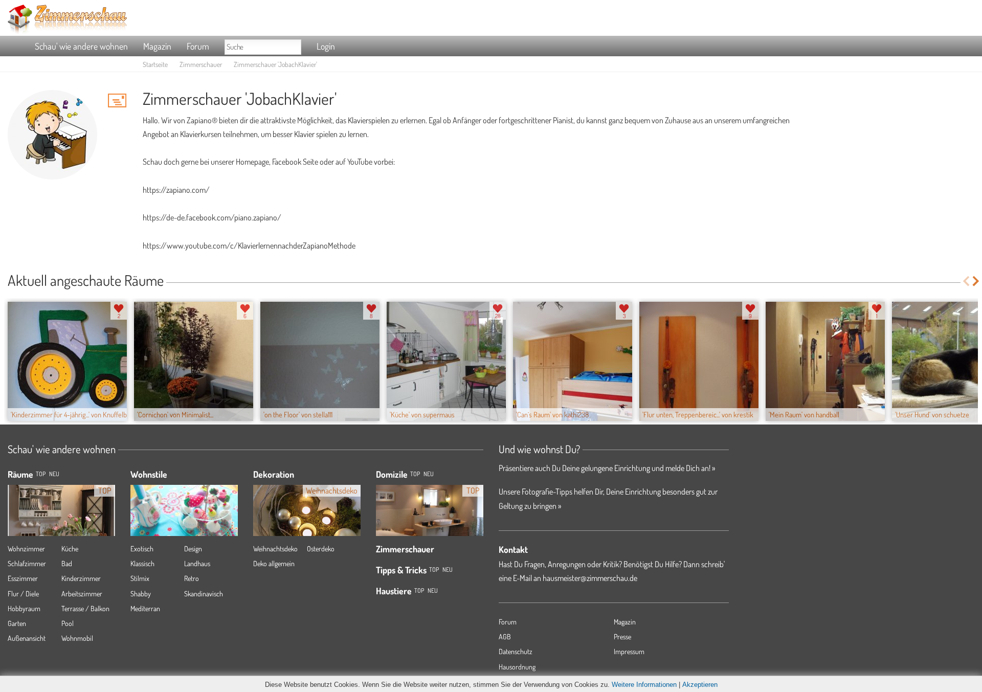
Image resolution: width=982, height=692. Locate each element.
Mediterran (145, 608)
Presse (622, 636)
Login (326, 46)
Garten (17, 623)
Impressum (629, 651)
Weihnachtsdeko (275, 548)
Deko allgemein (274, 563)
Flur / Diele (23, 593)
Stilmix (139, 578)
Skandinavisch (203, 593)
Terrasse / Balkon (85, 608)
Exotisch (141, 548)
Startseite (155, 64)
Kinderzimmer (81, 578)
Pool (67, 623)
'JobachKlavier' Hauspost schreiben (117, 100)
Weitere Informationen (644, 684)
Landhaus (197, 563)
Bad (66, 563)
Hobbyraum (24, 608)
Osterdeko (320, 548)
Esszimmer (23, 578)
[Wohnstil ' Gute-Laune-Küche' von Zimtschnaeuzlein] (184, 510)
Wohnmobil (77, 638)
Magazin (157, 46)
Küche (69, 548)
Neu (428, 474)
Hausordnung (517, 666)
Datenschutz (515, 651)
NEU (54, 474)
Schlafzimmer (27, 563)
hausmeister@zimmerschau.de (590, 578)
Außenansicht (27, 638)
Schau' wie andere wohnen (81, 46)
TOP (41, 474)
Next (976, 281)
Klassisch (142, 563)
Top (415, 474)
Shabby (140, 593)
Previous (966, 281)
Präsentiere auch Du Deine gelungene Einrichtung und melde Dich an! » (607, 468)
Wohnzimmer (26, 548)
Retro (191, 578)
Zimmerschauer (201, 64)
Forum (198, 46)
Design (193, 548)
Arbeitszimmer (81, 593)
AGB (505, 636)
